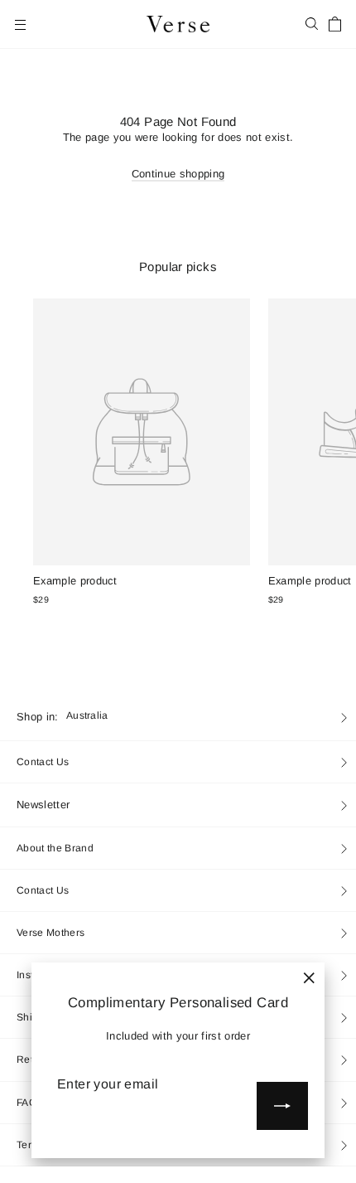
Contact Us (43, 762)
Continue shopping (178, 173)
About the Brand (55, 848)
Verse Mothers (50, 932)
